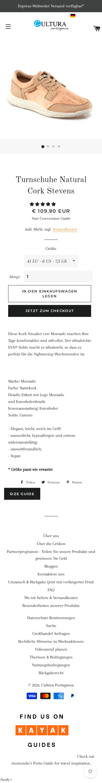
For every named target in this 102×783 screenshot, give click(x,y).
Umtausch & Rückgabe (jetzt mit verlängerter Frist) (51, 582)
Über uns (51, 535)
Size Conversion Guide (51, 218)
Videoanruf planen (51, 649)
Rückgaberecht (51, 672)
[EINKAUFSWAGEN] (97, 29)
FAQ (51, 589)
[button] (85, 15)
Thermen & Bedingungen (51, 657)
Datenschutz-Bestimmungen (51, 617)
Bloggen (51, 566)
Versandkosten (64, 229)
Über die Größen (51, 543)
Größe (51, 248)
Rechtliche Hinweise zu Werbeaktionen (51, 641)
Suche (51, 625)
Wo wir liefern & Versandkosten (51, 597)
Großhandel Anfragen (51, 633)
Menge (14, 276)
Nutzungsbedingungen (51, 665)
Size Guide (22, 494)
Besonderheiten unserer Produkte (51, 605)
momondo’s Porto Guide (32, 763)
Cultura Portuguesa (57, 685)
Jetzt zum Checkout (49, 310)
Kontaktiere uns (51, 574)
